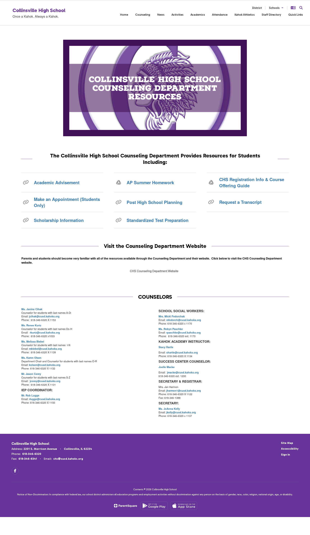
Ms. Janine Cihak (31, 309)
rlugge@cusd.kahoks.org (44, 399)
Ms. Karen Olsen (31, 357)
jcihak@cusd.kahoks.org (44, 316)
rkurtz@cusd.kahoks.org (45, 332)
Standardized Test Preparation (158, 220)
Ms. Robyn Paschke (171, 329)
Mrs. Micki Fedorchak (172, 316)
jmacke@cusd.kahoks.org (183, 372)
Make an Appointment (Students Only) (67, 202)
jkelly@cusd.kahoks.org (181, 412)
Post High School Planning (154, 202)
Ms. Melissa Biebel (32, 341)
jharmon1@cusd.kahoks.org (183, 390)
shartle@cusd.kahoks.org (182, 352)
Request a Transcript (240, 202)
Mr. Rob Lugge (30, 395)
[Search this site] (301, 8)
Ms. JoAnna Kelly (169, 408)
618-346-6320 (31, 454)
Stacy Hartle (166, 347)
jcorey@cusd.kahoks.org (45, 381)
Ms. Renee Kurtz (31, 325)
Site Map (287, 443)
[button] (276, 8)
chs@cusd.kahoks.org (68, 458)
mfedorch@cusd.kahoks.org (183, 320)
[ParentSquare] (125, 505)
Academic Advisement (56, 182)
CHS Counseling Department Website (154, 271)
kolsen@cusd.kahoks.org (44, 365)
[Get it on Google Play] (154, 506)
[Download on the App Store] (183, 506)
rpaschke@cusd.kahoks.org (183, 332)
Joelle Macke (167, 367)
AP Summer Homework (150, 182)
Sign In (285, 454)
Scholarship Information (59, 220)
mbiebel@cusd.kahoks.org (45, 348)
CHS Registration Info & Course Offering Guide (251, 182)
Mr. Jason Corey (31, 374)
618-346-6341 (27, 458)
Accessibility (290, 448)
